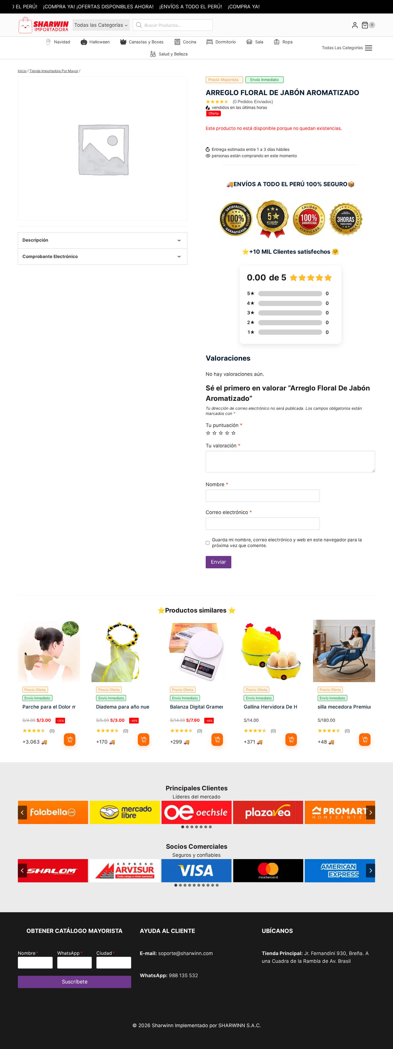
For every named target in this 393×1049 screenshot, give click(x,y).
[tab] (182, 827)
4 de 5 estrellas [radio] (227, 432)
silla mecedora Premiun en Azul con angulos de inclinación (344, 707)
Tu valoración (223, 446)
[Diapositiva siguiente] (370, 812)
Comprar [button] (69, 739)
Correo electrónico (229, 512)
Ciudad (105, 953)
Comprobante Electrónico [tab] (50, 256)
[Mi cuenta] (354, 25)
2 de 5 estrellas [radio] (214, 432)
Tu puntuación (224, 425)
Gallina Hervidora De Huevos (270, 707)
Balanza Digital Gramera (196, 707)
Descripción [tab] (35, 240)
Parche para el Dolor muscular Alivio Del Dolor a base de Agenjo (48, 707)
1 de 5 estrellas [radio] (208, 432)
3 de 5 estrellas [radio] (220, 432)
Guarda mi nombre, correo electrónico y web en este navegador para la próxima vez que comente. (287, 542)
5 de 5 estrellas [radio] (233, 432)
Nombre (217, 484)
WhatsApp (70, 953)
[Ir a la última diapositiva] (22, 812)
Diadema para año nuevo (122, 707)
